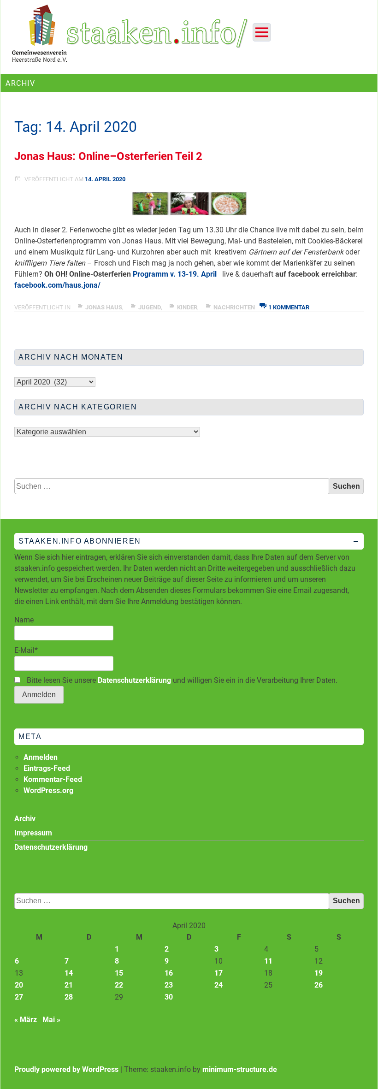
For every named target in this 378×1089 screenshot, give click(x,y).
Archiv (24, 818)
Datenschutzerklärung (134, 680)
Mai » (51, 1019)
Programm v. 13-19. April (175, 274)
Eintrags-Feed (47, 768)
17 (218, 973)
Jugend (149, 307)
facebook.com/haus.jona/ (57, 285)
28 (69, 997)
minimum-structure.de (239, 1069)
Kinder (187, 307)
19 (318, 973)
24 (218, 985)
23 (169, 985)
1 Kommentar (288, 307)
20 (19, 985)
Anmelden (41, 757)
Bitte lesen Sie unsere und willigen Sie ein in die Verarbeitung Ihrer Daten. (181, 680)
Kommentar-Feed (53, 779)
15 (119, 973)
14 (69, 973)
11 (268, 961)
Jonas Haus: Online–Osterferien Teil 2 (108, 156)
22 (119, 985)
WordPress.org (48, 790)
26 (318, 985)
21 (69, 985)
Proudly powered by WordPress (66, 1069)
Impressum (33, 833)
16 (169, 973)
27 (19, 997)
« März (25, 1019)
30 (169, 997)
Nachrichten (234, 307)
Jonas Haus (103, 307)
